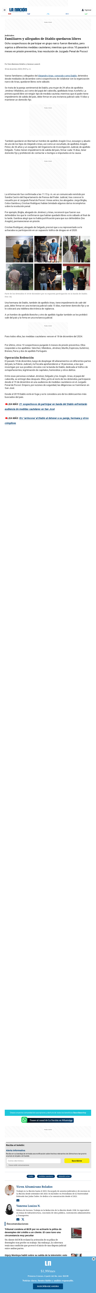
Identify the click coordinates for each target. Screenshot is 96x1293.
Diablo (30, 1176)
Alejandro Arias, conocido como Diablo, (57, 75)
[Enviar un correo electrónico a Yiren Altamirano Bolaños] (17, 1200)
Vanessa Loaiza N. (33, 64)
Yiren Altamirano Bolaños (17, 64)
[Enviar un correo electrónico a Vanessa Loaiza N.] (17, 1219)
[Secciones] (4, 10)
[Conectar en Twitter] (22, 1219)
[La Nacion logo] (18, 10)
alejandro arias (64, 1176)
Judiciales (9, 35)
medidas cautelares (46, 1176)
